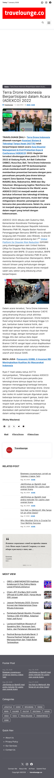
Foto (15, 716)
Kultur (26, 711)
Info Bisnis (29, 707)
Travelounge (8, 105)
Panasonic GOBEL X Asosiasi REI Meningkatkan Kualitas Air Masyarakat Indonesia (27, 362)
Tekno (39, 707)
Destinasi (37, 711)
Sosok (47, 711)
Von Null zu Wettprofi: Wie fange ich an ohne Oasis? (35, 511)
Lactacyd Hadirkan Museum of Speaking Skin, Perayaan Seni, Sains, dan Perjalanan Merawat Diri (23, 626)
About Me (23, 769)
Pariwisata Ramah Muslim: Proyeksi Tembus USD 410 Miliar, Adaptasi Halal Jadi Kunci (24, 616)
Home (6, 87)
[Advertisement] (27, 57)
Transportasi (42, 716)
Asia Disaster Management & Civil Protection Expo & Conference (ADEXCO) (24, 150)
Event (18, 707)
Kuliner (15, 711)
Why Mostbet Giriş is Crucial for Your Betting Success (35, 521)
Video (6, 716)
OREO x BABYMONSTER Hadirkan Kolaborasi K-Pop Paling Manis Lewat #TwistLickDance (23, 584)
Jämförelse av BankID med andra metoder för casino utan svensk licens (34, 486)
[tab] (24, 565)
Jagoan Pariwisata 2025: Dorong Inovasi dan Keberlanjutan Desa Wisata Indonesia (22, 605)
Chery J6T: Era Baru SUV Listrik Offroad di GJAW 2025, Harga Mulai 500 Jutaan (24, 595)
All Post (32, 769)
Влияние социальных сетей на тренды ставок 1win (35, 474)
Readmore (12, 551)
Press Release (26, 716)
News (29, 104)
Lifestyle (8, 707)
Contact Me (12, 769)
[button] (42, 22)
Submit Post (41, 769)
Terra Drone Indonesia (38, 137)
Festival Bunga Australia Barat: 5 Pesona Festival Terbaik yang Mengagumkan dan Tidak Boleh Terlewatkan (22, 638)
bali (6, 434)
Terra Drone (18, 434)
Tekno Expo (34, 434)
